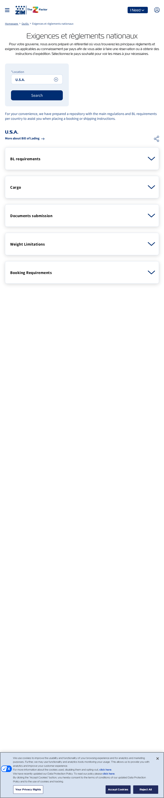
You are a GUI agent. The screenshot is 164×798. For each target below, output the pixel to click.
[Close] (157, 758)
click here (105, 769)
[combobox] (37, 79)
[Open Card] (151, 159)
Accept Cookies (118, 789)
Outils (25, 23)
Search (37, 95)
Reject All (146, 789)
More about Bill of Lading (22, 138)
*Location (17, 72)
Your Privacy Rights (28, 789)
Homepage (12, 23)
